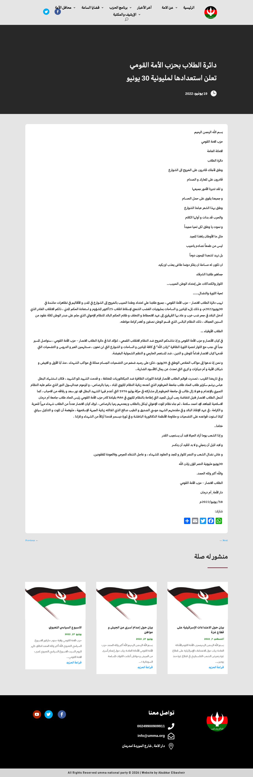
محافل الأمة (63, 8)
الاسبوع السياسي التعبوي (65, 627)
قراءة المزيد (216, 667)
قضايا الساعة (90, 8)
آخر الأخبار (144, 8)
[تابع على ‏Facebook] (62, 714)
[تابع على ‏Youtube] (37, 714)
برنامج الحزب (118, 8)
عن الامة (167, 8)
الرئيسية (188, 8)
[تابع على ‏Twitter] (46, 11)
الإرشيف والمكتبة (124, 14)
